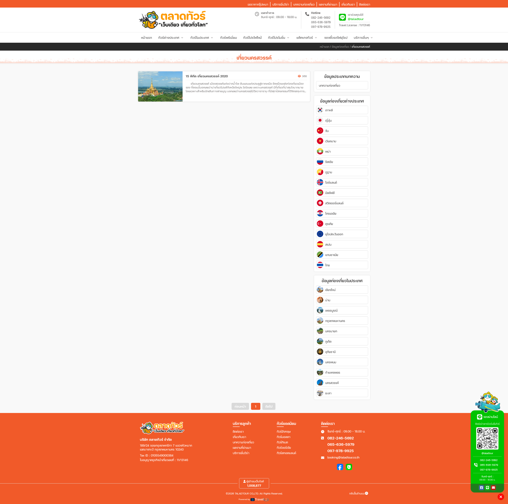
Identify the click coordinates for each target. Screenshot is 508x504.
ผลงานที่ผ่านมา (242, 447)
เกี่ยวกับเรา (239, 437)
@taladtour (356, 18)
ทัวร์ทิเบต (282, 442)
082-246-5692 (320, 17)
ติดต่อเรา (238, 431)
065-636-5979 (321, 22)
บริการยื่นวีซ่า (241, 453)
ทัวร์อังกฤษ (284, 431)
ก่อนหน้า (240, 406)
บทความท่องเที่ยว (243, 442)
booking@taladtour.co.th (343, 457)
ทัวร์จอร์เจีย (284, 447)
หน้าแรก (324, 46)
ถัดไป (268, 406)
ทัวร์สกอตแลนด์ (286, 453)
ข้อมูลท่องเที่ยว (340, 46)
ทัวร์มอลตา (283, 437)
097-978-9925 (320, 27)
